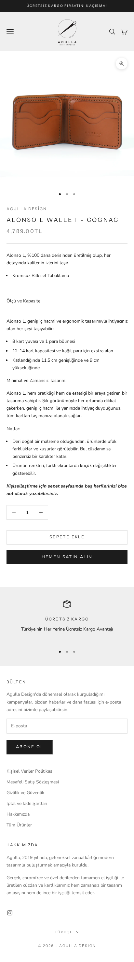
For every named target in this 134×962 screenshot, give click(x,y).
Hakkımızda (18, 814)
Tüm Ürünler (19, 825)
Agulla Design (27, 208)
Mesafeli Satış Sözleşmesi (33, 782)
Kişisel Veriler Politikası (30, 771)
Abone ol (30, 747)
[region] (67, 620)
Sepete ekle (67, 537)
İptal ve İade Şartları (27, 803)
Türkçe (64, 932)
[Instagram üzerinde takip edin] (10, 913)
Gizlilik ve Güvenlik (25, 793)
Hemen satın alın (67, 557)
